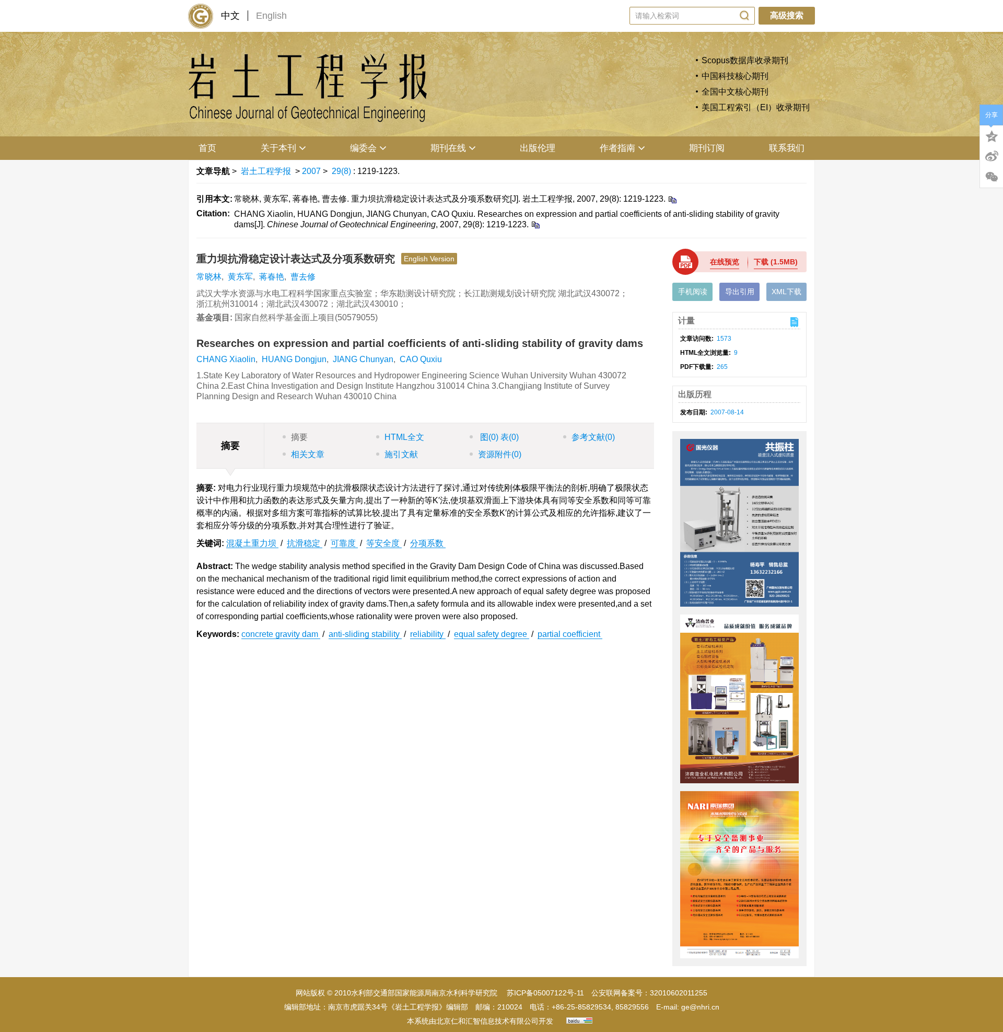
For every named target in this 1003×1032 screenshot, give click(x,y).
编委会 (363, 148)
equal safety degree (491, 634)
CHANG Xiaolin (225, 359)
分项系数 (428, 543)
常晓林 (208, 276)
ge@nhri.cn (700, 1007)
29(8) (342, 171)
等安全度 (384, 543)
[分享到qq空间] (991, 135)
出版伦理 (537, 148)
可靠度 (344, 543)
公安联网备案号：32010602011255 (649, 993)
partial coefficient (570, 634)
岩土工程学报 (266, 171)
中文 (230, 15)
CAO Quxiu (421, 359)
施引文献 (401, 454)
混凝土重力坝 (252, 543)
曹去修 (303, 276)
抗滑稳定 (304, 543)
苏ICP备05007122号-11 (545, 993)
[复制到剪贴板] (672, 199)
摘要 (299, 437)
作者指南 (617, 148)
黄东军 (240, 276)
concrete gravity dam (280, 634)
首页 (207, 148)
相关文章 (307, 454)
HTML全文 (404, 437)
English (271, 15)
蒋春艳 (271, 276)
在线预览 (724, 262)
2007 (311, 171)
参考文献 (593, 437)
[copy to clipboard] (535, 224)
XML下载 (786, 291)
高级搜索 (786, 15)
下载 (776, 262)
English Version (429, 258)
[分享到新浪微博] (991, 156)
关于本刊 (278, 148)
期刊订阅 (707, 148)
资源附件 (499, 454)
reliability (428, 634)
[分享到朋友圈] (991, 177)
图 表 (498, 437)
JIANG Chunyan (363, 359)
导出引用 (739, 291)
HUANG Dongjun (294, 359)
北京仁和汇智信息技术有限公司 (487, 1021)
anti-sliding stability (365, 634)
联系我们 (786, 148)
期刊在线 (448, 148)
